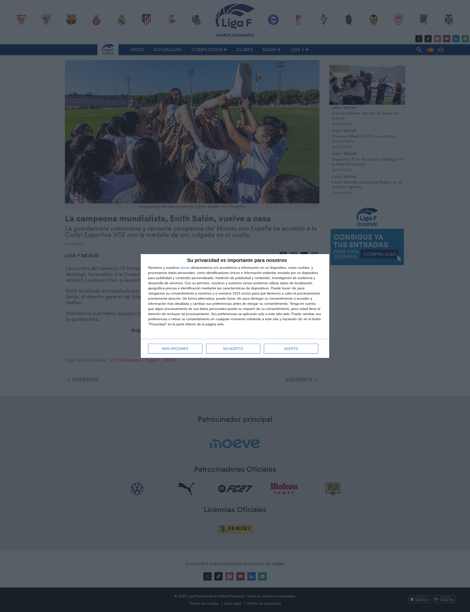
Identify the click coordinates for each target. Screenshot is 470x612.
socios (185, 267)
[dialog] (235, 306)
